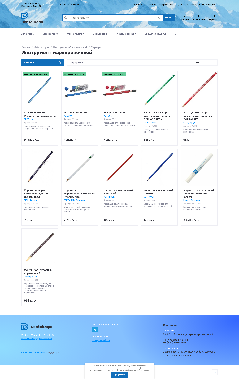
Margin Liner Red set (117, 112)
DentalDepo (32, 22)
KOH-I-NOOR (109, 197)
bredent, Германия (191, 200)
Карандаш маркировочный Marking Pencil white (79, 194)
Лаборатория (41, 47)
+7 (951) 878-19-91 (175, 342)
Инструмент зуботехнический (70, 47)
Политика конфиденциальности (36, 338)
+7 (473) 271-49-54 (68, 5)
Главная (25, 47)
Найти (168, 17)
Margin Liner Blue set (77, 112)
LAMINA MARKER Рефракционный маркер (40, 114)
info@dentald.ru (101, 340)
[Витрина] (197, 62)
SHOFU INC (28, 119)
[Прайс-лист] (212, 62)
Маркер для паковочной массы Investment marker (199, 194)
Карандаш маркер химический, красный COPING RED (197, 116)
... (175, 33)
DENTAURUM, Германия (74, 200)
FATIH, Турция (150, 123)
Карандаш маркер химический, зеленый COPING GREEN (158, 116)
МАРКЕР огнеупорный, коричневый (38, 271)
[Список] (205, 62)
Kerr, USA (68, 116)
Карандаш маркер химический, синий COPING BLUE (37, 194)
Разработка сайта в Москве (34, 352)
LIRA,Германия (30, 277)
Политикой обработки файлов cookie (133, 370)
